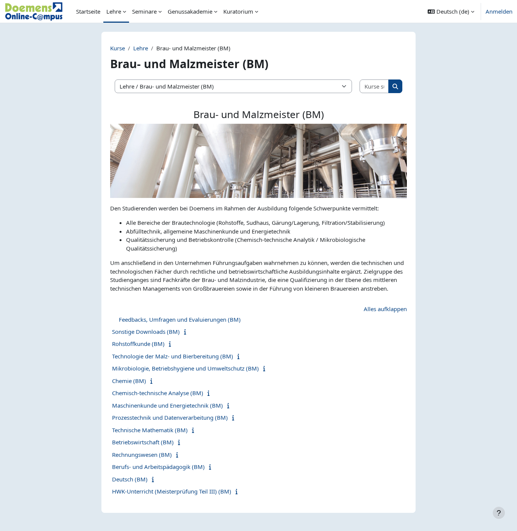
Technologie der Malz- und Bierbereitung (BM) (172, 356)
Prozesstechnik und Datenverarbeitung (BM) (170, 417)
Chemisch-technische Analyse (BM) (157, 393)
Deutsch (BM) (130, 479)
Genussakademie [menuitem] (190, 11)
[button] (451, 11)
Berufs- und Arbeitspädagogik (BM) (158, 466)
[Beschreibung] (187, 331)
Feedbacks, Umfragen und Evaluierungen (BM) (180, 319)
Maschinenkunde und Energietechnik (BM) (167, 405)
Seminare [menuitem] (144, 11)
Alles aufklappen (385, 309)
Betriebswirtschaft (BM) (143, 442)
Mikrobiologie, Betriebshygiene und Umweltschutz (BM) (185, 368)
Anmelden (499, 11)
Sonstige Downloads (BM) (146, 331)
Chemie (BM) (129, 381)
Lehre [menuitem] (113, 11)
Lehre (140, 48)
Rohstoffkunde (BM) (138, 343)
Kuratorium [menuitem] (238, 11)
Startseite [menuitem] (88, 11)
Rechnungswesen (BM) (142, 454)
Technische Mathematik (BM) (150, 430)
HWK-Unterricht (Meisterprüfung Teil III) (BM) (171, 491)
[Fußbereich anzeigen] (499, 513)
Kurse (117, 48)
